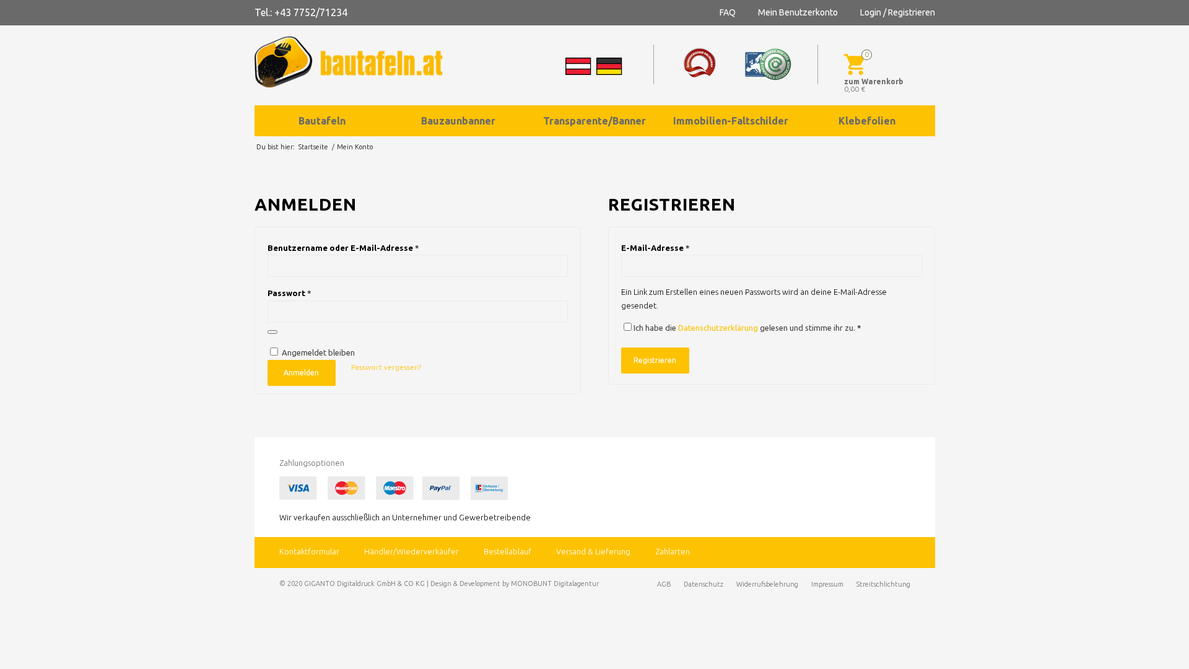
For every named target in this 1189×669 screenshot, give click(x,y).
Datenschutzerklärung (718, 327)
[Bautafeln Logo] (360, 61)
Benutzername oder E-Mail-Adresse (343, 247)
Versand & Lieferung (593, 551)
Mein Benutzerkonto (798, 12)
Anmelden (301, 373)
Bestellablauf (507, 551)
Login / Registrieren (897, 12)
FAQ (728, 12)
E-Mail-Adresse (655, 247)
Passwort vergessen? (386, 367)
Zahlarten (672, 551)
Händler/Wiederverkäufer (411, 551)
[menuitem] (323, 120)
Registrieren (655, 360)
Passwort (289, 293)
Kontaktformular (309, 551)
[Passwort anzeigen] (272, 332)
